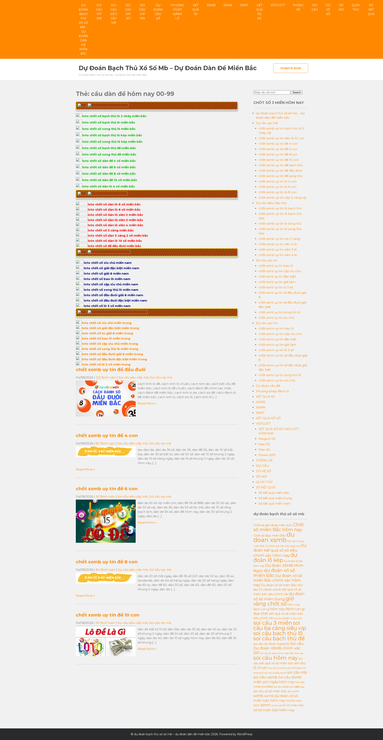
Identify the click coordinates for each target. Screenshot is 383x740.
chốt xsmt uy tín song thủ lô (279, 312)
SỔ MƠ (341, 7)
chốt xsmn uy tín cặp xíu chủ (280, 334)
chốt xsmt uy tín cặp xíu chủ (280, 271)
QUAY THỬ (356, 7)
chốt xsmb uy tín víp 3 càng (279, 239)
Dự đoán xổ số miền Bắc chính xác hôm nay (277, 580)
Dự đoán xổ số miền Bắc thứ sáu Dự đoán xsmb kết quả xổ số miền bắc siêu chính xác (278, 589)
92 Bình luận (105, 496)
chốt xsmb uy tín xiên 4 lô (278, 255)
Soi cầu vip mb (99, 11)
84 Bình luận (105, 570)
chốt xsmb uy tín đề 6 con (107, 488)
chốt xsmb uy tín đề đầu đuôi (110, 369)
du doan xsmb (274, 537)
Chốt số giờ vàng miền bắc (272, 525)
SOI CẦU (315, 7)
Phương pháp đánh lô (177, 11)
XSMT (244, 5)
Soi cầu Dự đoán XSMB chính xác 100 (278, 648)
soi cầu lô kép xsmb (275, 672)
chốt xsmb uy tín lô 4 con (278, 181)
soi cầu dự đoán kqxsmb (271, 644)
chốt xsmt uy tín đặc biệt (277, 276)
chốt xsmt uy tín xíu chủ (276, 318)
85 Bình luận (105, 443)
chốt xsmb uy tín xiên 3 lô (278, 249)
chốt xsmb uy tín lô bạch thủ (280, 208)
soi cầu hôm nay (275, 657)
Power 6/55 (267, 455)
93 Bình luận (105, 623)
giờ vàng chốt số (273, 601)
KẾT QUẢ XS (195, 9)
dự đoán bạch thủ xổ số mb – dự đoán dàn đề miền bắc (83, 29)
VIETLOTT (278, 5)
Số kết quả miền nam (274, 503)
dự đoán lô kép (275, 557)
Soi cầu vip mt (128, 11)
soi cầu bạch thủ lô (278, 633)
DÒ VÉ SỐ (328, 9)
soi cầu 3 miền (272, 622)
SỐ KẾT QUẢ (371, 9)
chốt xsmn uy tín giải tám (277, 345)
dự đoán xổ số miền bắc (274, 573)
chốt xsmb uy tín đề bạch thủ (281, 165)
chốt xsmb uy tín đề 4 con (107, 435)
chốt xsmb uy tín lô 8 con (278, 192)
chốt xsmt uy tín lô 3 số (276, 287)
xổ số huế (276, 705)
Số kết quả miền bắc (274, 493)
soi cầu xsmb (265, 677)
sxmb (258, 695)
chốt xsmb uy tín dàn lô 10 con (281, 138)
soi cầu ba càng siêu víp (279, 625)
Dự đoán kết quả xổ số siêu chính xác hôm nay (280, 550)
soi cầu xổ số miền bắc (270, 691)
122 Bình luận (106, 377)
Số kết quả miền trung (275, 498)
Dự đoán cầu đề (158, 11)
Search (297, 92)
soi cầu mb (297, 672)
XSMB (211, 5)
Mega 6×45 (267, 439)
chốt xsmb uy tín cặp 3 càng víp (283, 197)
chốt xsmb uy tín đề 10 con (107, 615)
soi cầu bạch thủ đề (279, 638)
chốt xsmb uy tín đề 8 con (107, 562)
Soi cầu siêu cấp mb (113, 14)
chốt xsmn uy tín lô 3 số (276, 350)
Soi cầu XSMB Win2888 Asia (289, 686)
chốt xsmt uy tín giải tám (277, 282)
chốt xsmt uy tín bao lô (276, 266)
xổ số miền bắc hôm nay (274, 710)
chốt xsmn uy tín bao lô (276, 328)
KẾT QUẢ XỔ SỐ (259, 11)
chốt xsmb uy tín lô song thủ (280, 223)
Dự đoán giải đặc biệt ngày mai (282, 546)
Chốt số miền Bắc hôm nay (278, 527)
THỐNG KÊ (298, 7)
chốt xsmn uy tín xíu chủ (277, 380)
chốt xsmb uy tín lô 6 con (277, 187)
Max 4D (264, 449)
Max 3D (264, 444)
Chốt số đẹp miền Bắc (269, 535)
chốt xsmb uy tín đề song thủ (280, 176)
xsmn (265, 705)
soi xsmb (293, 691)
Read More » (147, 403)
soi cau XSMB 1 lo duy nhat (288, 618)
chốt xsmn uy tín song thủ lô (280, 375)
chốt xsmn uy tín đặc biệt (277, 339)
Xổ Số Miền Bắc (293, 705)
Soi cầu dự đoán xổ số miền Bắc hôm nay (281, 653)
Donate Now (290, 68)
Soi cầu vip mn (142, 11)
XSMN (227, 5)
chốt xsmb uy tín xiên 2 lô (278, 244)
